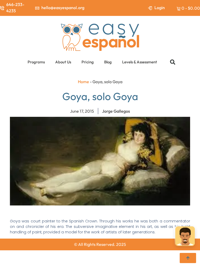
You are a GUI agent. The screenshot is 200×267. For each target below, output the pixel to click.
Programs (36, 61)
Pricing (88, 61)
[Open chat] (185, 236)
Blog (108, 61)
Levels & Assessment (139, 61)
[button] (172, 62)
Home (83, 81)
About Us (63, 61)
